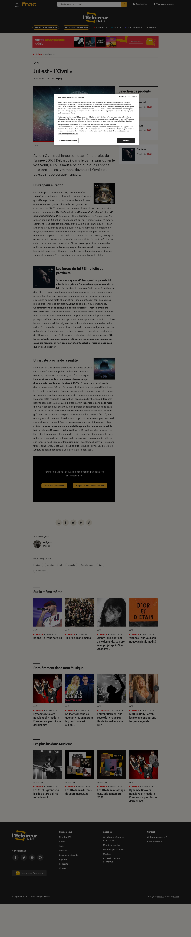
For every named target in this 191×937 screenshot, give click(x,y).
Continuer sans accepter (128, 97)
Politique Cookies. (125, 121)
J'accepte (126, 140)
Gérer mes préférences (68, 140)
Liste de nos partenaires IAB (68, 134)
